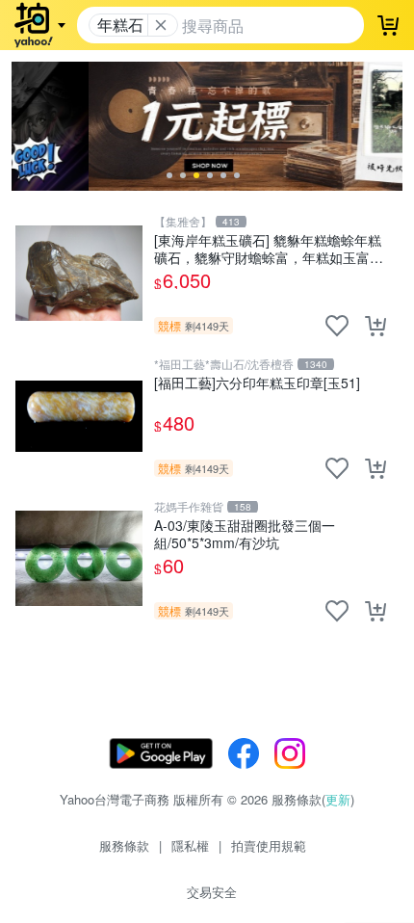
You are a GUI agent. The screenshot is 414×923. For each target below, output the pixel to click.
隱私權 (190, 845)
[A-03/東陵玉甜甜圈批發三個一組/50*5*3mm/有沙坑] (78, 558)
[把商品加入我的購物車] (375, 325)
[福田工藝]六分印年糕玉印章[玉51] (257, 383)
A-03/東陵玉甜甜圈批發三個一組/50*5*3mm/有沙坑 (244, 533)
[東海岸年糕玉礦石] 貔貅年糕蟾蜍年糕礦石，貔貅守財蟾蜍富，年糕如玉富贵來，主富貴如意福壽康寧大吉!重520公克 (268, 248)
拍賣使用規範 (268, 845)
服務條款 (124, 845)
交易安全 (212, 892)
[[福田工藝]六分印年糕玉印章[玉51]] (78, 416)
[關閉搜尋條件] (160, 25)
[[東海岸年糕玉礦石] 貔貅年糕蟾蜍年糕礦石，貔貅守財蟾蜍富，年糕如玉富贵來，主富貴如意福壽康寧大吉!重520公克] (78, 273)
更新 (337, 799)
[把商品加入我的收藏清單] (337, 325)
